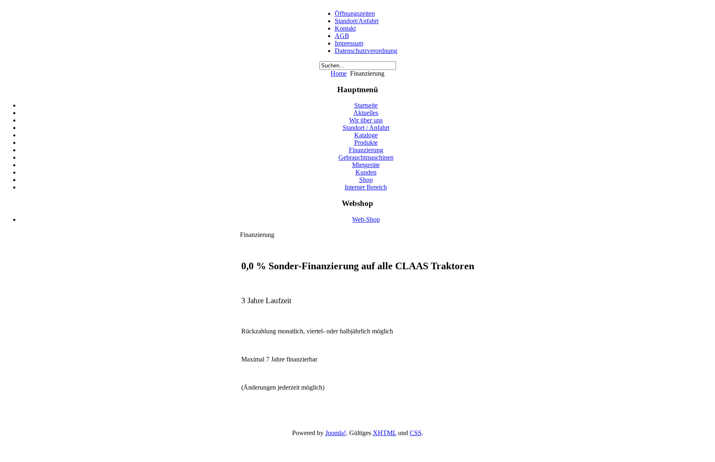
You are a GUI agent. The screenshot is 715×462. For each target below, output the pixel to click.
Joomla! (335, 432)
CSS (416, 432)
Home (339, 73)
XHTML (384, 432)
